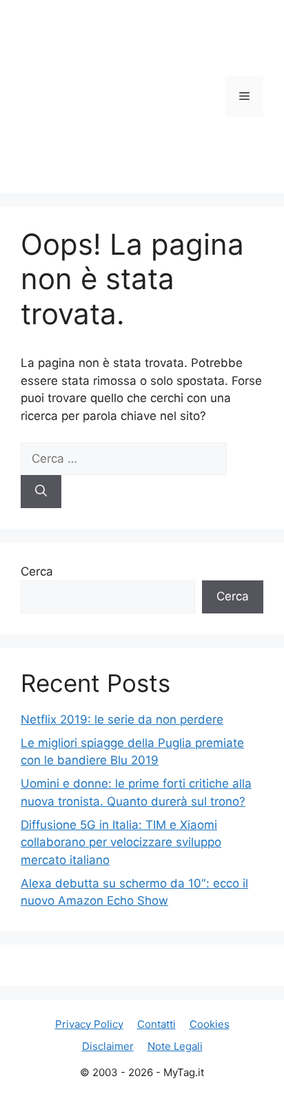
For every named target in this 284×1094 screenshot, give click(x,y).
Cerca (37, 571)
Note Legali (175, 1046)
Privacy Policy (89, 1024)
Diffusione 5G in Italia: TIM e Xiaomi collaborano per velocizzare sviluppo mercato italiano (121, 842)
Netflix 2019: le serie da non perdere (122, 719)
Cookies (210, 1024)
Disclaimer (108, 1046)
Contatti (156, 1024)
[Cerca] (41, 491)
